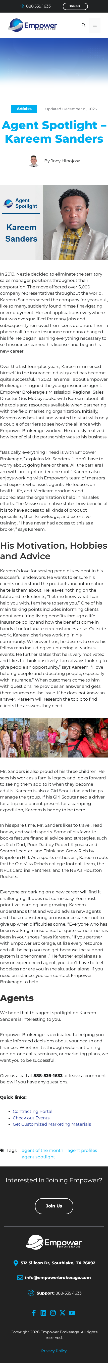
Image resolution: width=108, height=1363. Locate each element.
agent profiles (82, 1150)
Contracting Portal (32, 1111)
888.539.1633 (38, 6)
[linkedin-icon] (44, 1313)
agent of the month (42, 1150)
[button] (83, 25)
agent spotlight (38, 1156)
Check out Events (31, 1117)
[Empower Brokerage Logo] (54, 1242)
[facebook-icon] (35, 1313)
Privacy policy (54, 1350)
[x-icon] (63, 1313)
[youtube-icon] (73, 1313)
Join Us (75, 6)
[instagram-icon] (54, 1313)
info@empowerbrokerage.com (58, 1277)
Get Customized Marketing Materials (52, 1124)
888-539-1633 (69, 1293)
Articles (24, 108)
